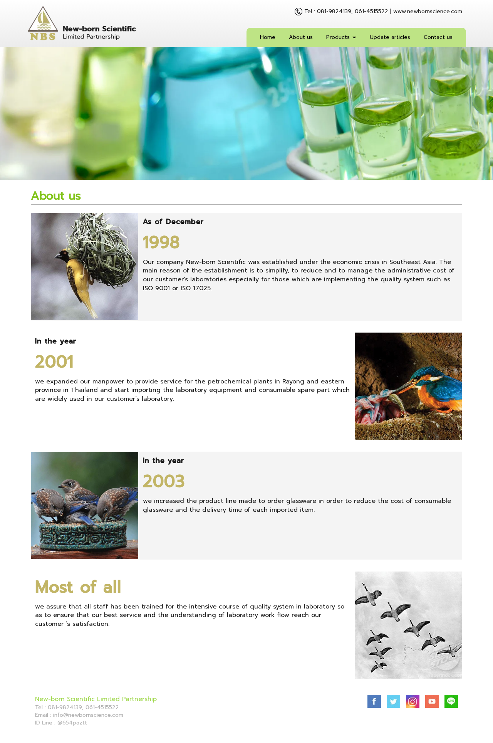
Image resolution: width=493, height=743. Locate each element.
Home (267, 37)
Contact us (438, 37)
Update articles (390, 37)
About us (301, 37)
